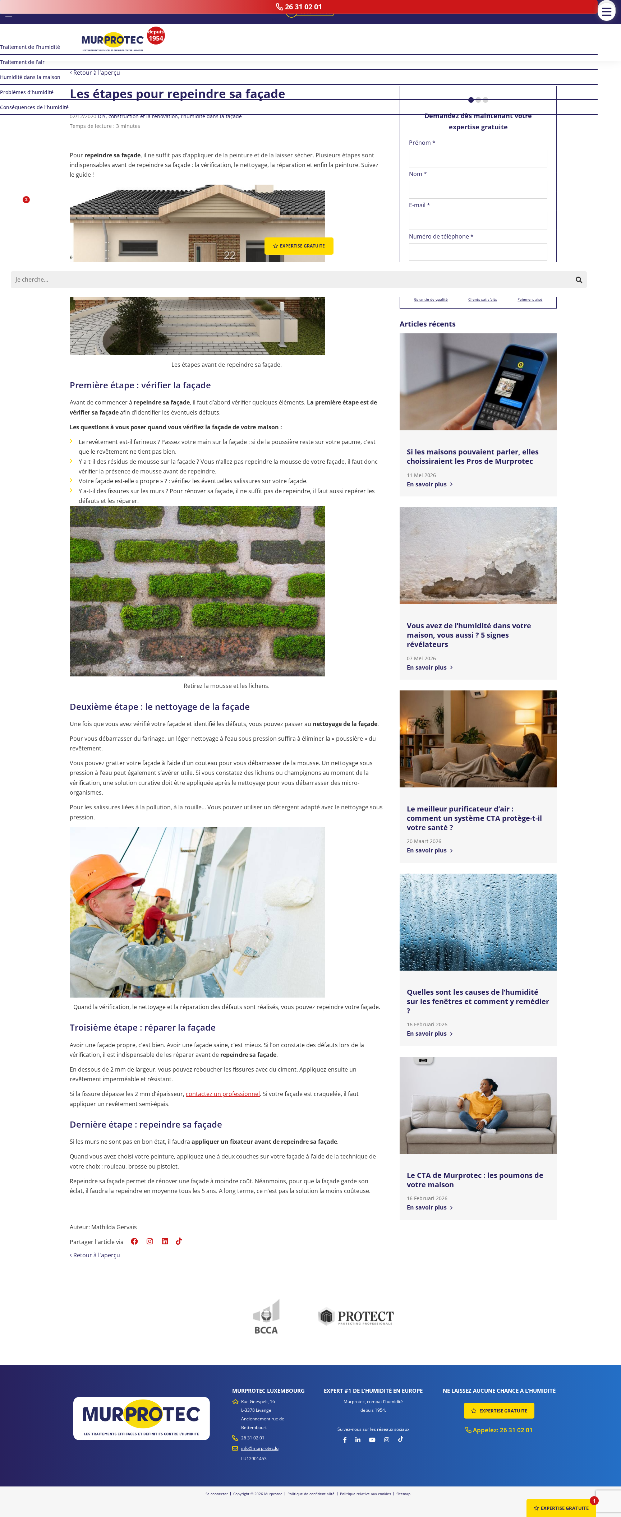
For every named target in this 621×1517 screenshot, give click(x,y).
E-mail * (419, 205)
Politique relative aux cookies (365, 1493)
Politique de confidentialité (311, 1493)
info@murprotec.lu (260, 1448)
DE (19, 11)
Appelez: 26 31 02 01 (502, 1430)
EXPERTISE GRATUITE (502, 1410)
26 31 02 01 (252, 1438)
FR (8, 11)
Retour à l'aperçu (96, 73)
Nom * (418, 174)
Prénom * (422, 143)
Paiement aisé (530, 299)
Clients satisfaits (482, 299)
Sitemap (403, 1493)
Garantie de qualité (431, 299)
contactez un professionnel (223, 1094)
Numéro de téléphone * (441, 236)
